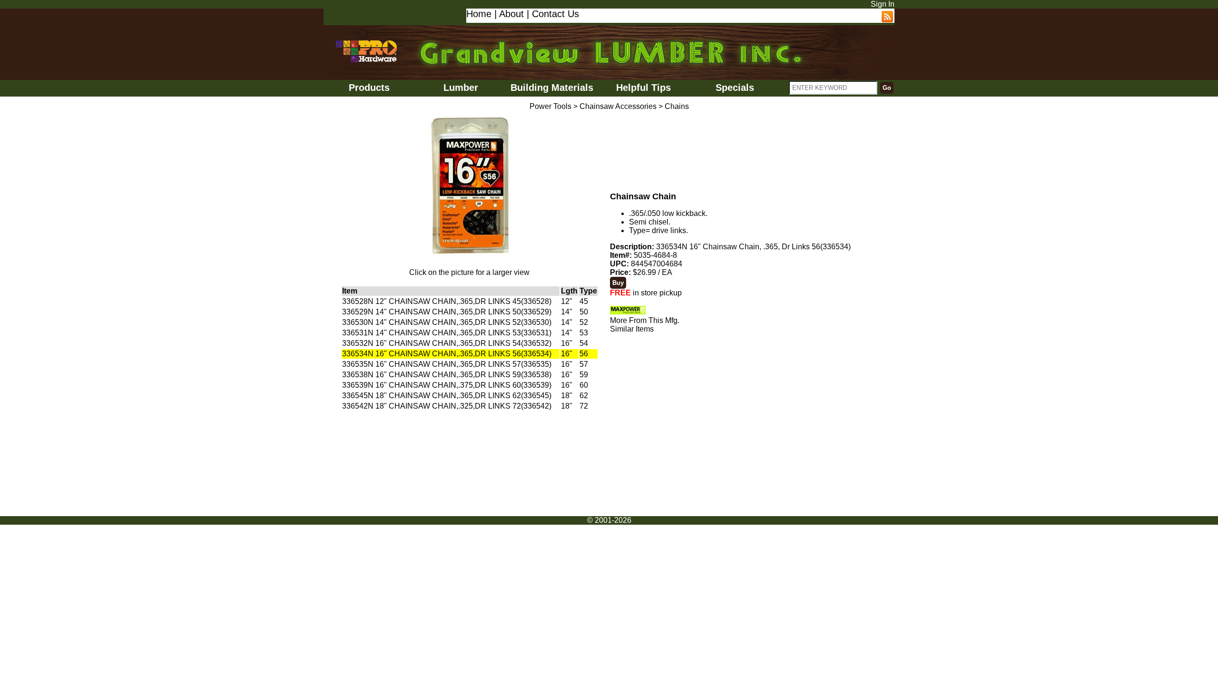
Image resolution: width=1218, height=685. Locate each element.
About (511, 14)
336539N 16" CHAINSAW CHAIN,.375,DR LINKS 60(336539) (446, 385)
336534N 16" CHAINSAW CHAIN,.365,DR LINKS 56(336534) (446, 354)
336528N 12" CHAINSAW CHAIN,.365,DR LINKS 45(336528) (446, 301)
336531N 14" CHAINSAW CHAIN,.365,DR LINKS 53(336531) (446, 333)
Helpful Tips (643, 87)
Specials (735, 87)
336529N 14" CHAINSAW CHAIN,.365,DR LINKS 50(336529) (446, 312)
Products (369, 87)
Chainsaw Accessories (618, 106)
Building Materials (552, 87)
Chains (677, 106)
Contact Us (555, 14)
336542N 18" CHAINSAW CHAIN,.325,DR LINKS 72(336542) (446, 406)
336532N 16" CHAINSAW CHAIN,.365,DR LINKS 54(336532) (446, 343)
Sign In (882, 4)
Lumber (460, 87)
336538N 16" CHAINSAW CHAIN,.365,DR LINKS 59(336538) (446, 375)
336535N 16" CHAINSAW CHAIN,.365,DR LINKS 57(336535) (446, 364)
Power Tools (550, 106)
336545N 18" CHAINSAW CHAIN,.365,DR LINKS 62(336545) (446, 395)
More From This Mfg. (644, 320)
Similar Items (632, 329)
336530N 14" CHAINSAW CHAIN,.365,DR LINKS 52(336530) (446, 322)
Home (478, 14)
